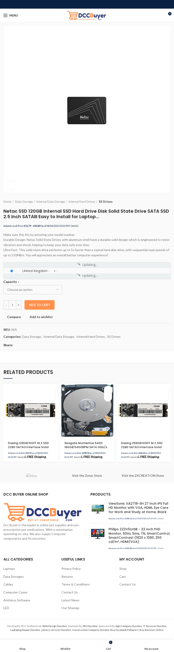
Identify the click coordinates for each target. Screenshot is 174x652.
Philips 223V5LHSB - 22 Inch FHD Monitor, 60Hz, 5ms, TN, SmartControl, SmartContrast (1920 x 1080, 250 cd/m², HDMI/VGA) (139, 535)
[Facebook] (76, 4)
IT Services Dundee (155, 626)
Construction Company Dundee (90, 629)
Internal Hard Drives (81, 201)
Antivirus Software (16, 600)
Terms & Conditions (75, 584)
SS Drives (106, 201)
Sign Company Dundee (128, 626)
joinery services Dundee (56, 629)
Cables (8, 584)
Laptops (9, 568)
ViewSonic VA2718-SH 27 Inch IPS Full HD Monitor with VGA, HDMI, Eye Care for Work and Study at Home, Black (138, 507)
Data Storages (13, 576)
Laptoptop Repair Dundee (25, 629)
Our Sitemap (70, 608)
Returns (67, 576)
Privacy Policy (71, 568)
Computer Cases (15, 592)
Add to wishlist (41, 317)
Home (7, 201)
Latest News (70, 600)
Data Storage (24, 201)
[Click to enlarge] (11, 185)
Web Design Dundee (54, 626)
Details (74, 225)
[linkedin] (92, 4)
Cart (122, 576)
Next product (168, 201)
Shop (123, 568)
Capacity (10, 281)
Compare (14, 317)
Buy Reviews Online (152, 629)
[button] (51, 390)
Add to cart (39, 305)
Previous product (159, 201)
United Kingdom (34, 270)
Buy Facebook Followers (124, 629)
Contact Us (69, 592)
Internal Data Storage (50, 201)
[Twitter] (82, 4)
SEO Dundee (90, 626)
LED (6, 608)
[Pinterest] (87, 4)
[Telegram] (97, 4)
